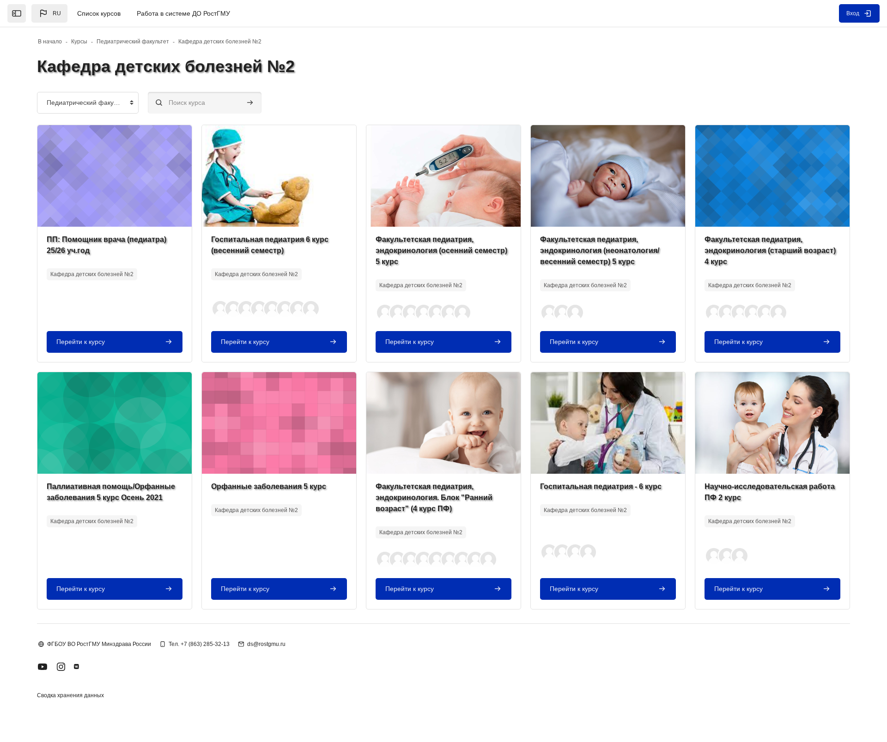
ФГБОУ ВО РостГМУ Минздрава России (99, 644)
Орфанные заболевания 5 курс (268, 486)
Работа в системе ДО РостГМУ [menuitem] (183, 13)
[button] (49, 13)
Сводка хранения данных (70, 695)
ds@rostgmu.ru (266, 644)
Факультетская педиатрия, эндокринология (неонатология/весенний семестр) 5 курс (599, 250)
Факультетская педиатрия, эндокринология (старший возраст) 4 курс (770, 250)
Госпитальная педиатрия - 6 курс (601, 486)
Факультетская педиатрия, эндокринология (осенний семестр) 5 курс (441, 250)
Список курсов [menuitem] (99, 13)
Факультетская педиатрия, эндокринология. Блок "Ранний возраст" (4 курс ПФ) (434, 498)
